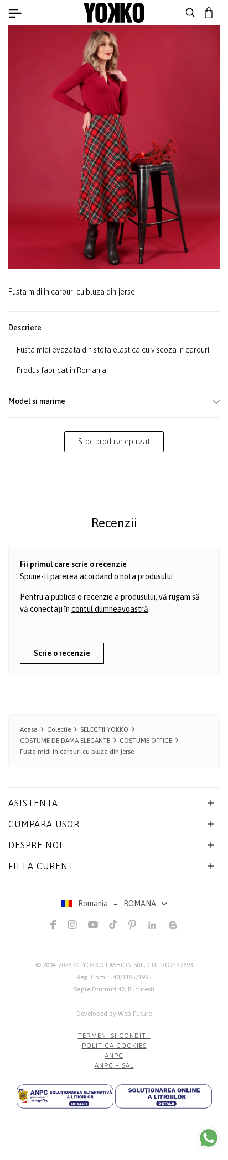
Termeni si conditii (114, 1036)
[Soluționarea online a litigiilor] (163, 1096)
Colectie (59, 729)
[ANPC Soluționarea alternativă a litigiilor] (65, 1096)
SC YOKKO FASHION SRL (108, 965)
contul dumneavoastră (109, 609)
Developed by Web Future (114, 1013)
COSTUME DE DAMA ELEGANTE (65, 740)
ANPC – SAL (114, 1065)
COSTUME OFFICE (146, 740)
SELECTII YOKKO (104, 729)
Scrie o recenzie (62, 653)
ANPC (114, 1055)
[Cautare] (190, 13)
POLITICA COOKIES (114, 1045)
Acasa (29, 729)
